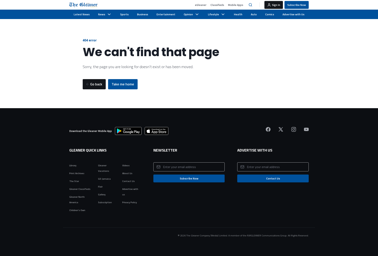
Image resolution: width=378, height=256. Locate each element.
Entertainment (166, 14)
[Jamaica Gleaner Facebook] (268, 129)
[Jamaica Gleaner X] (280, 129)
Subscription (105, 202)
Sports (124, 14)
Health (238, 14)
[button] (201, 5)
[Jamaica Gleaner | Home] (83, 5)
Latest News (82, 14)
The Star (74, 181)
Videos (126, 165)
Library (72, 165)
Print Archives (76, 173)
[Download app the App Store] (156, 131)
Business (142, 14)
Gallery (102, 194)
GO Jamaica (104, 179)
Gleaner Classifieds (79, 189)
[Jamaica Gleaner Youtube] (306, 129)
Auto (254, 14)
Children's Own (77, 210)
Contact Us (128, 181)
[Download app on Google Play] (128, 131)
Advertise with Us (293, 14)
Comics (269, 14)
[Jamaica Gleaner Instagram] (293, 129)
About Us (127, 173)
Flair (100, 186)
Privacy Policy (129, 202)
